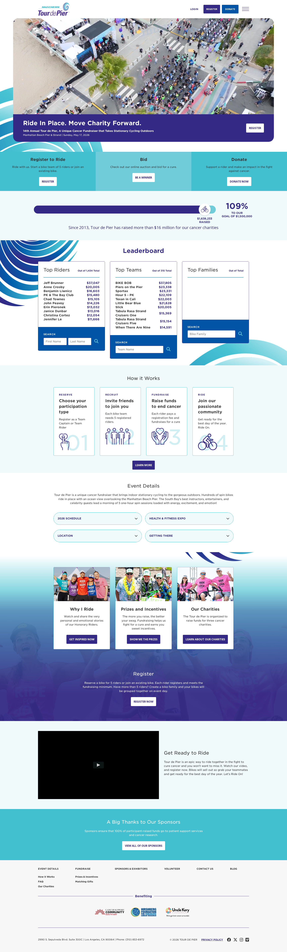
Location (65, 535)
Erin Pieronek (54, 307)
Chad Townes (54, 299)
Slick (119, 307)
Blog (233, 868)
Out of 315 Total (162, 270)
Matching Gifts (84, 881)
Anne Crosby (54, 287)
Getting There (161, 535)
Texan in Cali (125, 299)
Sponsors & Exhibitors (131, 868)
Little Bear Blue (128, 303)
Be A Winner (143, 177)
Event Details (48, 868)
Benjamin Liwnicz (58, 291)
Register (211, 9)
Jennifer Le (53, 319)
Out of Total (236, 270)
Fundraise (83, 868)
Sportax (121, 291)
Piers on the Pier (129, 287)
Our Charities (46, 886)
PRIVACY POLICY (212, 939)
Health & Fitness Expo (167, 518)
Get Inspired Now (81, 639)
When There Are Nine (132, 327)
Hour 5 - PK (124, 295)
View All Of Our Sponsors (143, 846)
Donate (230, 9)
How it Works (46, 876)
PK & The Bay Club (59, 295)
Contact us (205, 868)
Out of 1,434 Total (88, 270)
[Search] (96, 341)
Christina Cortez (57, 315)
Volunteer (172, 868)
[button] (245, 9)
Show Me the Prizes (143, 639)
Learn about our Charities (205, 639)
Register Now (143, 701)
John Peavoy (54, 303)
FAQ (40, 881)
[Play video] (98, 765)
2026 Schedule (69, 518)
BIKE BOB (123, 283)
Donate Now (239, 181)
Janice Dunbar (55, 311)
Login (194, 9)
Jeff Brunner (54, 283)
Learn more (143, 465)
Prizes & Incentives (86, 876)
